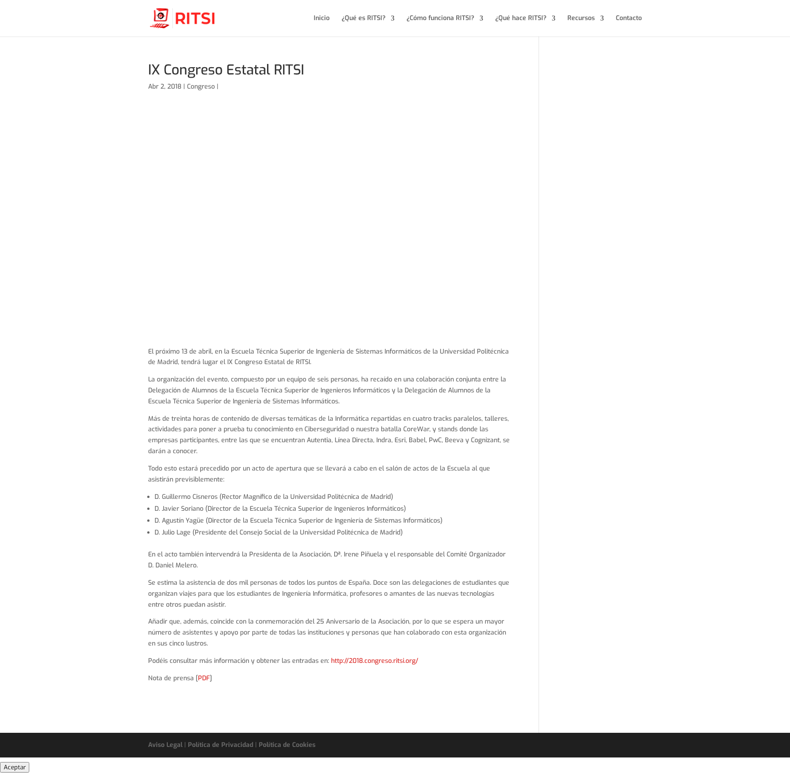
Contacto (629, 18)
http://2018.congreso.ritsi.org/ (374, 661)
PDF (204, 678)
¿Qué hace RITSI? (520, 18)
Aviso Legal (165, 745)
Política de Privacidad (220, 745)
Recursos (581, 18)
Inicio (322, 18)
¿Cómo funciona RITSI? (440, 18)
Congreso (201, 86)
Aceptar (15, 767)
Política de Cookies (287, 745)
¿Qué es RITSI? (363, 18)
